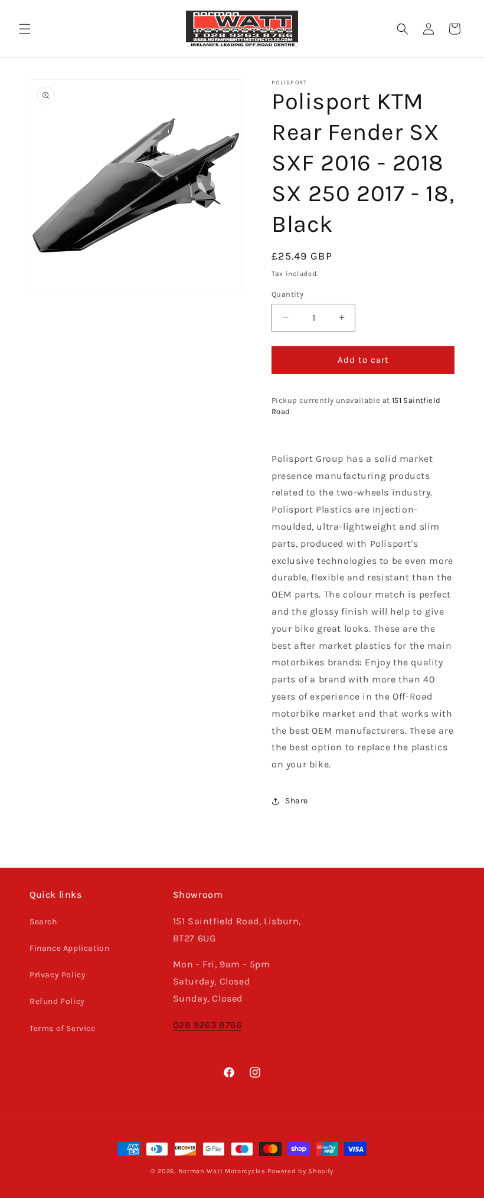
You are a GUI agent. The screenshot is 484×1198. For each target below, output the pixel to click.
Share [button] (296, 801)
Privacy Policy (58, 975)
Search (43, 922)
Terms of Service (63, 1028)
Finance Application (69, 948)
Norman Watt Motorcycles (222, 1171)
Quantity (287, 294)
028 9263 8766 (207, 1024)
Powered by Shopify (300, 1171)
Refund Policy (57, 1001)
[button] (25, 29)
